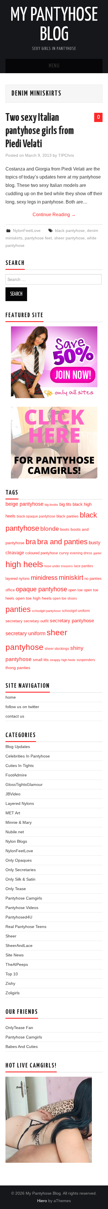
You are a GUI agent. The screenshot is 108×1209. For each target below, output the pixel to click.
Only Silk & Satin (20, 879)
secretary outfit (36, 621)
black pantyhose (70, 230)
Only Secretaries (20, 869)
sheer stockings (57, 649)
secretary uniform (25, 633)
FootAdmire (16, 775)
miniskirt (71, 577)
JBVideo (12, 794)
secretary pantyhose (72, 620)
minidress (44, 577)
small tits (41, 660)
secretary (13, 621)
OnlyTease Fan (19, 1027)
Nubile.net (14, 832)
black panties (67, 516)
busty (95, 542)
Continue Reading (54, 214)
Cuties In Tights (19, 765)
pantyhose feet (38, 238)
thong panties (17, 667)
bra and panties (62, 542)
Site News (14, 955)
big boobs (51, 504)
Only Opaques (18, 860)
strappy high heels (62, 660)
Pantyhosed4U (18, 917)
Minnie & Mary (18, 822)
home (10, 697)
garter (97, 553)
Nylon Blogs (16, 841)
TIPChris (66, 155)
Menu (54, 66)
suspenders (86, 660)
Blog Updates (17, 746)
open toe (75, 590)
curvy (64, 553)
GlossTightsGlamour (24, 784)
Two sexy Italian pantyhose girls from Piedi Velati (39, 131)
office (10, 590)
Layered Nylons (19, 803)
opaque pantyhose (41, 589)
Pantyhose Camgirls (23, 898)
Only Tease (15, 888)
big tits (65, 504)
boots (64, 529)
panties (18, 609)
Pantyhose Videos (21, 907)
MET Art (12, 813)
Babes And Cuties (21, 1046)
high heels (24, 564)
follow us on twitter (22, 706)
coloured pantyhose (41, 553)
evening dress (81, 553)
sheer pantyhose (69, 238)
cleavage (14, 552)
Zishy (10, 983)
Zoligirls (12, 993)
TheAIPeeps (16, 964)
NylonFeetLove (27, 230)
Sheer (10, 936)
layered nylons (17, 578)
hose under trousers (58, 566)
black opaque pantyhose (36, 516)
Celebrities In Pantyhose (27, 756)
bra (31, 542)
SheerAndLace (19, 945)
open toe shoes (65, 598)
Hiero (42, 1200)
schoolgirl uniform (76, 611)
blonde (49, 528)
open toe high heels (34, 598)
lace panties (83, 566)
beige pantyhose (24, 504)
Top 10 (11, 974)
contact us (14, 716)
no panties (93, 578)
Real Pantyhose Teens (25, 926)
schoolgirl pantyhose (46, 611)
